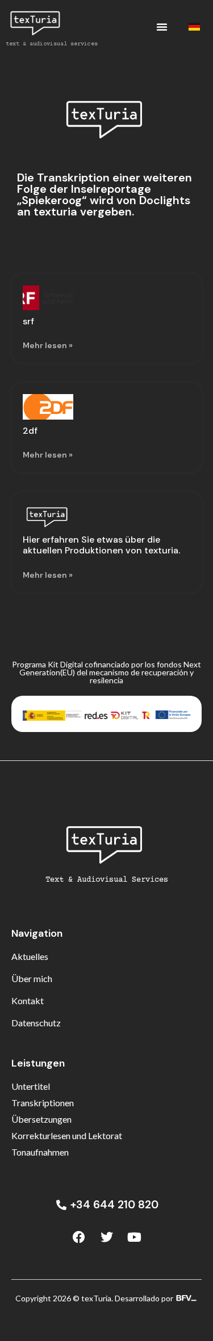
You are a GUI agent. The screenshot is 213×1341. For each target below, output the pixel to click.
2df (30, 431)
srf (28, 321)
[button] (161, 26)
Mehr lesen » (48, 345)
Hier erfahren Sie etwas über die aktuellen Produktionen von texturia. (101, 545)
